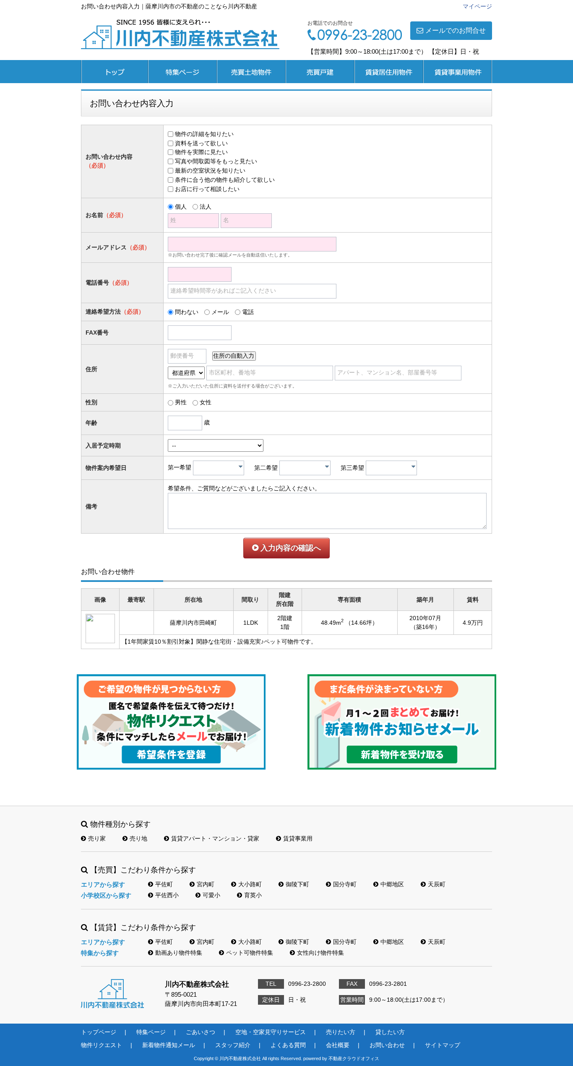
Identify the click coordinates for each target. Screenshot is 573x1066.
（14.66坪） (361, 622)
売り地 (138, 838)
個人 (181, 206)
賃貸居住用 (388, 71)
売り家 (97, 838)
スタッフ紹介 (232, 1045)
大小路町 (250, 884)
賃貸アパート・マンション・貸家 (215, 838)
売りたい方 (340, 1032)
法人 (205, 206)
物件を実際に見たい (201, 152)
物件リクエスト (101, 1045)
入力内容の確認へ (289, 548)
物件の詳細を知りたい (204, 134)
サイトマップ (442, 1045)
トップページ (114, 71)
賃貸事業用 (457, 71)
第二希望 (266, 467)
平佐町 (164, 884)
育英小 (253, 895)
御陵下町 (297, 884)
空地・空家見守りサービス (270, 1032)
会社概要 (337, 1045)
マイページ (477, 6)
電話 (248, 312)
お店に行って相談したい (207, 189)
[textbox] (220, 468)
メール (220, 312)
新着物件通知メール (168, 1045)
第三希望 (352, 467)
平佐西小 (167, 895)
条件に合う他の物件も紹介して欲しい (225, 179)
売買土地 (251, 71)
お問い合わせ (387, 1045)
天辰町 (436, 884)
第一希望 (179, 467)
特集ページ (182, 71)
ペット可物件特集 (249, 952)
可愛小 (211, 895)
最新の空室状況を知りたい (210, 170)
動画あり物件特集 (178, 952)
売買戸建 (320, 71)
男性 (181, 402)
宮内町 (205, 884)
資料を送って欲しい (201, 143)
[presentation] (240, 466)
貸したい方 (390, 1032)
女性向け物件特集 (320, 952)
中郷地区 (392, 884)
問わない (186, 312)
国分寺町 (345, 884)
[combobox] (218, 468)
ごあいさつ (200, 1032)
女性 (205, 402)
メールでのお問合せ (455, 30)
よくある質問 (288, 1045)
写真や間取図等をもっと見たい (216, 161)
